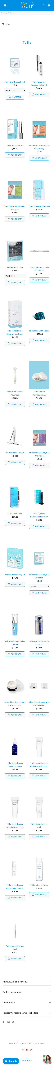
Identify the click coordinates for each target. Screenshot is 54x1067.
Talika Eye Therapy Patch (15, 82)
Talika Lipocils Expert (15, 145)
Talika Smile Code (15, 513)
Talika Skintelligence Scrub (39, 826)
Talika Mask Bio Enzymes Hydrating (39, 576)
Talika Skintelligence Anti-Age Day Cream (39, 704)
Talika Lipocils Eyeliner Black (15, 948)
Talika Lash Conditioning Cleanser (15, 643)
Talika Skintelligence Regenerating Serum (15, 332)
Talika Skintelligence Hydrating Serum (15, 765)
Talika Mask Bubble (15, 267)
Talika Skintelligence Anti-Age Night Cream (15, 704)
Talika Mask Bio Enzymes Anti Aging (39, 454)
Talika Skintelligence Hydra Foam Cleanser (15, 887)
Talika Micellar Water (39, 885)
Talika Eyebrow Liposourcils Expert (39, 83)
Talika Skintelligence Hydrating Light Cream (15, 826)
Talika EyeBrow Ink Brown (39, 206)
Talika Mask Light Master (39, 331)
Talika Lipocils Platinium (15, 453)
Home (3, 13)
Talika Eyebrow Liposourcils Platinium (39, 515)
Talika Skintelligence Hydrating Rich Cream (39, 765)
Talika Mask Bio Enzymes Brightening (39, 147)
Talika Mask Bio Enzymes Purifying (15, 208)
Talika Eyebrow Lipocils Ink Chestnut (39, 269)
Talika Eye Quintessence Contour (39, 643)
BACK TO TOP (27, 1060)
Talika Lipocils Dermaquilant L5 (39, 393)
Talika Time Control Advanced (15, 393)
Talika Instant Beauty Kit (15, 574)
